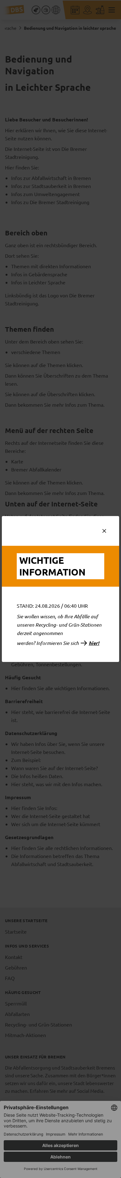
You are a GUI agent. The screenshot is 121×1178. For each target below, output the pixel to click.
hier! (94, 643)
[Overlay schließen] (104, 531)
